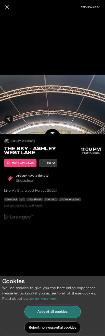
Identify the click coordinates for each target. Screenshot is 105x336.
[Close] (7, 7)
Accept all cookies (52, 312)
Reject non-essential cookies (52, 327)
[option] (20, 163)
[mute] (8, 119)
